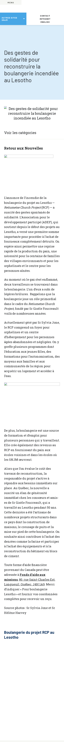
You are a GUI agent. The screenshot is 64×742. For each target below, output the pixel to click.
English (45, 22)
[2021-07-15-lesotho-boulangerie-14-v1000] (25, 649)
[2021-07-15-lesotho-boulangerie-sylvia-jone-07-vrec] (52, 663)
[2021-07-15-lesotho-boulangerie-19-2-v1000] (52, 649)
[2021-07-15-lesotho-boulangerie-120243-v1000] (38, 677)
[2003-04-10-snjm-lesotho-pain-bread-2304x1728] (25, 663)
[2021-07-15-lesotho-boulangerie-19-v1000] (11, 649)
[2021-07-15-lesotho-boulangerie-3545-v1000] (11, 677)
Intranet (45, 19)
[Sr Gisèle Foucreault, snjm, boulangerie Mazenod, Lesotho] (11, 663)
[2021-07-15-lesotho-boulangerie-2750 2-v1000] (38, 649)
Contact (45, 16)
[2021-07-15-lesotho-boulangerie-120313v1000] (52, 677)
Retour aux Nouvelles (23, 148)
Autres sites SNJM (9, 19)
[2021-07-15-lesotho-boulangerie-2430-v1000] (38, 663)
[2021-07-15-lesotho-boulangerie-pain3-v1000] (25, 677)
